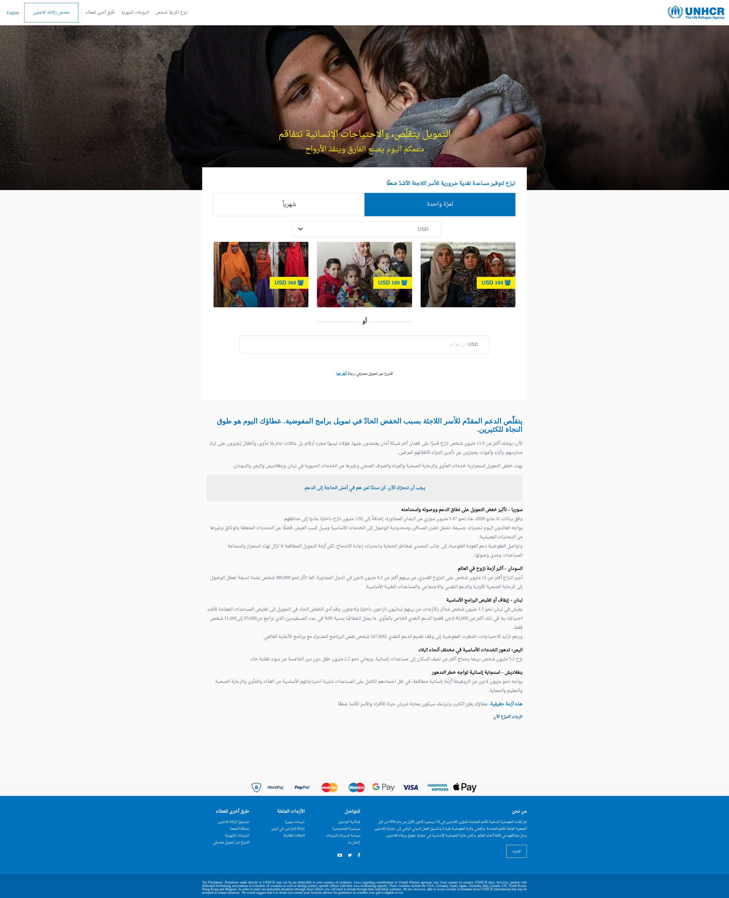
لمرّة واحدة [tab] (440, 204)
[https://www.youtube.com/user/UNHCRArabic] (339, 855)
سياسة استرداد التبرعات (343, 836)
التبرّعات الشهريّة (135, 13)
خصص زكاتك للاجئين (51, 13)
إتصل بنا (354, 842)
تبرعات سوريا (295, 822)
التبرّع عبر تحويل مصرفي (231, 842)
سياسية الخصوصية (346, 829)
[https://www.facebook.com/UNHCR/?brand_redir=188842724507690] (359, 855)
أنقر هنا (341, 374)
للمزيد (516, 851)
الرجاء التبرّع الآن (508, 717)
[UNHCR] (695, 13)
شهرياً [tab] (289, 204)
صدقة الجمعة (239, 829)
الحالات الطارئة (294, 836)
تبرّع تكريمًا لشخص (171, 13)
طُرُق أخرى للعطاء (100, 13)
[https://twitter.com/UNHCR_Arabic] (350, 855)
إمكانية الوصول (349, 822)
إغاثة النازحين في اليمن (288, 829)
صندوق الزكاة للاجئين (233, 822)
